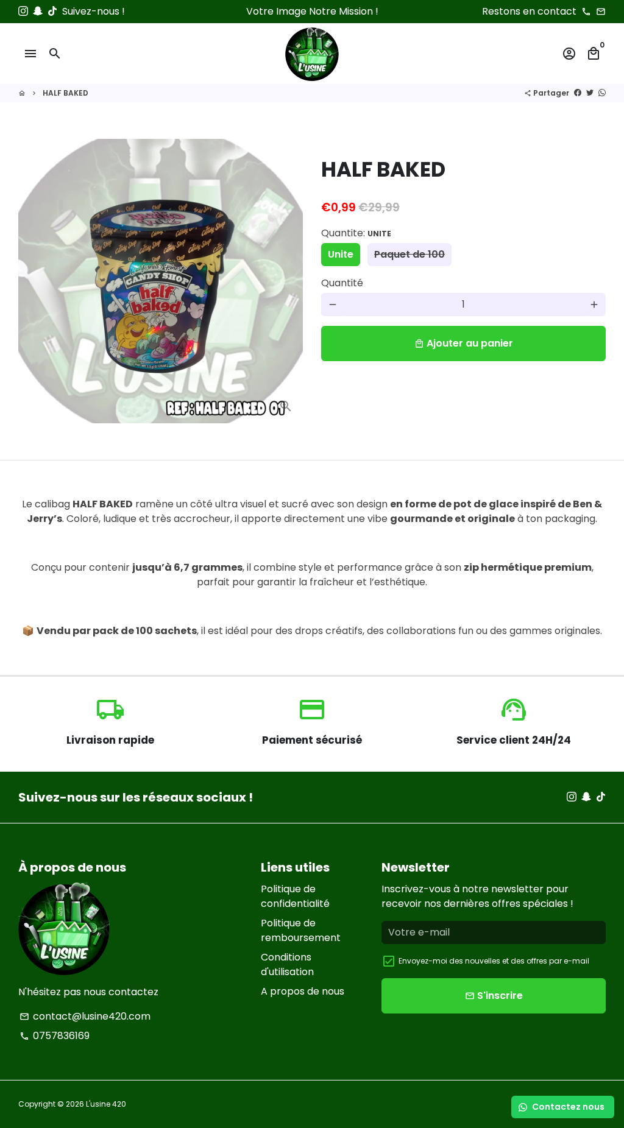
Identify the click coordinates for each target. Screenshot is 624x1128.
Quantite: (356, 233)
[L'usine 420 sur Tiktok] (52, 11)
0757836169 (55, 1036)
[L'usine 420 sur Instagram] (23, 11)
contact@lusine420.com (85, 1016)
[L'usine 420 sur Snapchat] (38, 11)
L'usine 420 (106, 1104)
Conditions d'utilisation (287, 964)
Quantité (342, 283)
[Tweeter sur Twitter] (590, 93)
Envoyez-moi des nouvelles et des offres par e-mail (494, 961)
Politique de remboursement (301, 930)
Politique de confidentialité (295, 896)
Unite (340, 254)
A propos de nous (302, 991)
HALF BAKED (65, 93)
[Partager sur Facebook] (577, 93)
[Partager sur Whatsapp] (602, 93)
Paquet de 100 (409, 254)
